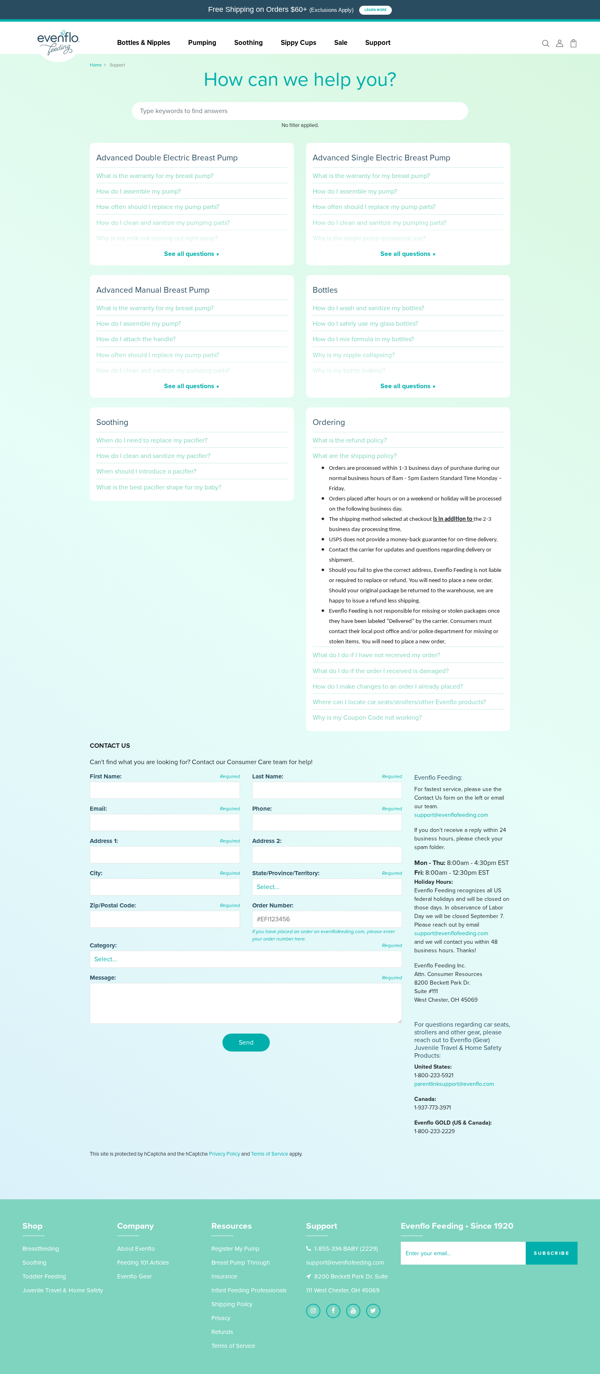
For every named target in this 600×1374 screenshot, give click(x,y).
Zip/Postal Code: (165, 905)
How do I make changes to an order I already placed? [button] (388, 686)
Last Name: (327, 776)
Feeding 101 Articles (143, 1262)
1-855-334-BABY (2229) (346, 1248)
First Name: (165, 776)
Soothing (248, 43)
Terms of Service (269, 1154)
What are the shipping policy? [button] (355, 456)
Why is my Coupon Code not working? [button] (367, 717)
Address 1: (165, 841)
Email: (165, 809)
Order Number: (272, 905)
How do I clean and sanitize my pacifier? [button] (153, 456)
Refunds (222, 1331)
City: (165, 873)
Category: (246, 945)
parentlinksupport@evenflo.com (454, 1084)
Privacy (220, 1318)
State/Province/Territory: (327, 873)
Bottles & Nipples (143, 43)
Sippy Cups (298, 43)
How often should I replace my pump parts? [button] (157, 207)
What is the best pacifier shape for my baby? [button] (158, 487)
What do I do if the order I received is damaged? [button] (381, 671)
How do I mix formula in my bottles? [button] (363, 339)
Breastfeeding (40, 1248)
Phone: (327, 809)
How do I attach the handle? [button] (136, 339)
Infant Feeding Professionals (249, 1290)
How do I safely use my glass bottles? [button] (365, 323)
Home (96, 65)
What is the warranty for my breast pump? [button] (154, 176)
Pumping (202, 43)
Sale (340, 43)
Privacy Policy (224, 1154)
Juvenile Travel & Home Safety (62, 1290)
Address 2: (267, 841)
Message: (246, 977)
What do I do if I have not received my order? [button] (376, 655)
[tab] (191, 173)
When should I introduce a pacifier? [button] (146, 471)
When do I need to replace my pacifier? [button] (151, 440)
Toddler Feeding (44, 1276)
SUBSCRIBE (551, 1253)
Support (378, 43)
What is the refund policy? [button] (350, 440)
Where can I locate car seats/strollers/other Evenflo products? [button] (399, 702)
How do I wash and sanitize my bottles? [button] (368, 308)
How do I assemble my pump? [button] (138, 191)
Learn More (375, 10)
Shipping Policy (231, 1304)
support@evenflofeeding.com (451, 815)
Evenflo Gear (134, 1276)
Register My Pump (235, 1248)
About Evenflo (136, 1248)
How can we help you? (300, 81)
